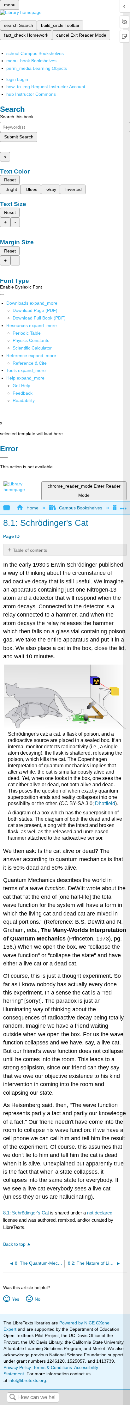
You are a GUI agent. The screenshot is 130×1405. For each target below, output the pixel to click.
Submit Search (18, 136)
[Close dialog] (4, 457)
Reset (10, 179)
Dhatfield (105, 803)
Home (32, 507)
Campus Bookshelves (80, 507)
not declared (99, 1212)
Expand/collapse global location (123, 506)
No (37, 1299)
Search (12, 1397)
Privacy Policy (17, 1367)
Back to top (14, 1244)
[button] (22, 393)
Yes (15, 1299)
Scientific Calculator (32, 347)
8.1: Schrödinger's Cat (26, 1212)
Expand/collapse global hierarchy (10, 508)
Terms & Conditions (52, 1367)
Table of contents (30, 550)
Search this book (16, 116)
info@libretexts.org (26, 1380)
